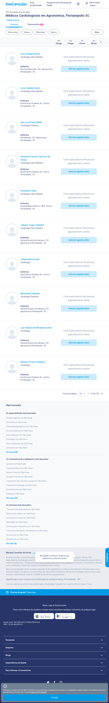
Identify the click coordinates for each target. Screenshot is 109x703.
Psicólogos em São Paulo (17, 439)
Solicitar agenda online (78, 69)
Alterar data (13, 32)
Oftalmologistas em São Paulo (19, 418)
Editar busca (13, 20)
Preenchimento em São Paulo (19, 489)
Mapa (97, 32)
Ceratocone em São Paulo (17, 535)
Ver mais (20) (12, 452)
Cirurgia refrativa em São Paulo (19, 477)
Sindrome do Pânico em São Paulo (20, 514)
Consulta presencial (14, 25)
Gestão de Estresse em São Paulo (20, 518)
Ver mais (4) (11, 543)
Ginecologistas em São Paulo (18, 435)
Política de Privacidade (38, 692)
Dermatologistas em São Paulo (19, 431)
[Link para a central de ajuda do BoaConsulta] (78, 4)
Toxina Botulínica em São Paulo (19, 468)
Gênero (27, 32)
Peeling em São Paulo (15, 494)
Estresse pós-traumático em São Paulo (23, 526)
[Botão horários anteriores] (51, 42)
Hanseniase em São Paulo (17, 539)
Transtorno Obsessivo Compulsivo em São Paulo (27, 531)
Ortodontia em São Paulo (17, 448)
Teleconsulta (35, 24)
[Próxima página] (101, 393)
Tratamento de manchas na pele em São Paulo (26, 481)
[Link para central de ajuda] (7, 592)
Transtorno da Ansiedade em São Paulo (23, 509)
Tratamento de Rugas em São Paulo (21, 485)
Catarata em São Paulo (16, 464)
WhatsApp (40, 32)
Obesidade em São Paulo (16, 522)
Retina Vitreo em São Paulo (17, 472)
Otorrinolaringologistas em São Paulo (22, 426)
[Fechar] (33, 553)
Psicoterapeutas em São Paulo (19, 443)
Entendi (54, 697)
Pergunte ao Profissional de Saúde (59, 4)
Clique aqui (23, 592)
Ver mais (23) (12, 498)
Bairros (54, 32)
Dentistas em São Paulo (16, 422)
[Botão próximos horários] (100, 42)
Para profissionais (36, 4)
